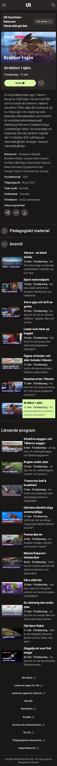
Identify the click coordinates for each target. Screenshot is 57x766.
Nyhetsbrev (27, 708)
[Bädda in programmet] (16, 212)
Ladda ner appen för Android (27, 693)
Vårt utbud (27, 677)
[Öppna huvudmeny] (4, 5)
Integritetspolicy (26, 748)
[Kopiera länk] (7, 212)
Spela (18, 82)
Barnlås (29, 701)
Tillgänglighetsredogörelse (26, 740)
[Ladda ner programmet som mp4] (24, 212)
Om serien (42, 21)
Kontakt (27, 717)
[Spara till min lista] (41, 83)
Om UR (26, 732)
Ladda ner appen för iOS (26, 685)
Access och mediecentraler (26, 725)
